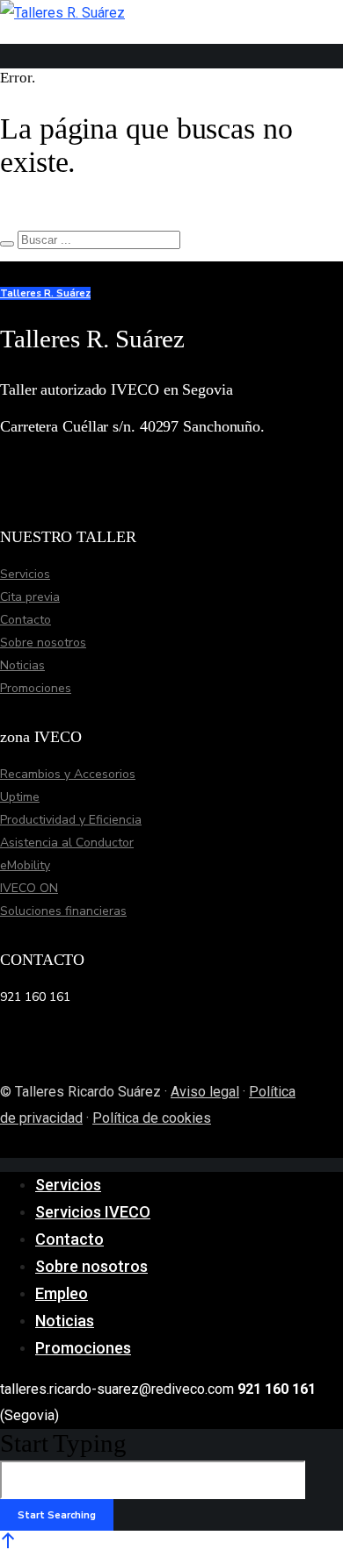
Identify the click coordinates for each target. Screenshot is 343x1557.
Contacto (25, 619)
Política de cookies (151, 1118)
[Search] (7, 243)
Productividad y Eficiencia (71, 819)
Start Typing (63, 1443)
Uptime (20, 797)
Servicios (25, 574)
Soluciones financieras (63, 911)
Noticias (22, 665)
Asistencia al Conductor (67, 842)
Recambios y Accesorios (67, 774)
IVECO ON (29, 888)
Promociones (35, 688)
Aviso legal (205, 1091)
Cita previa (30, 597)
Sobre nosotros (43, 642)
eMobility (25, 865)
